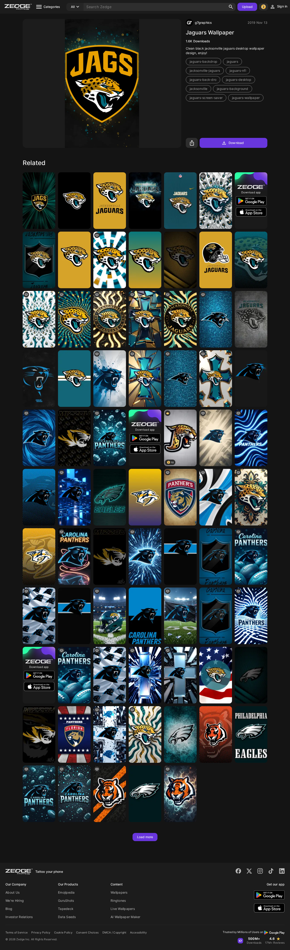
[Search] (231, 7)
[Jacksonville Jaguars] (145, 200)
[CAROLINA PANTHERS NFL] (74, 793)
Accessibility (138, 932)
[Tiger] (74, 200)
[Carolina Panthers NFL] (109, 438)
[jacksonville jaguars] (109, 200)
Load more (145, 837)
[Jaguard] (74, 378)
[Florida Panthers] (74, 734)
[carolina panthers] (251, 378)
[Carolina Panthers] (39, 378)
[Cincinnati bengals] (109, 793)
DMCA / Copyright (114, 932)
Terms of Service (16, 932)
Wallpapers (119, 892)
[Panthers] (180, 378)
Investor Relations (19, 917)
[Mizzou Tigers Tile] (74, 438)
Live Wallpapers (123, 909)
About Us (12, 892)
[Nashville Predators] (145, 497)
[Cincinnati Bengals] (215, 734)
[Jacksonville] (74, 319)
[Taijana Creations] (109, 260)
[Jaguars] (39, 200)
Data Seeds (67, 917)
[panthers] (215, 319)
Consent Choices (87, 932)
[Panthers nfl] (215, 438)
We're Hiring (14, 900)
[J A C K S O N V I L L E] (39, 319)
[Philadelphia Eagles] (180, 734)
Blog (8, 909)
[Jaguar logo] (215, 200)
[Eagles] (251, 675)
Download (236, 143)
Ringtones (118, 900)
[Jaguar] (251, 497)
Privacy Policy (41, 932)
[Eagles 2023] (109, 497)
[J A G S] (180, 319)
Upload (247, 7)
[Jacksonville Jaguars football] (109, 616)
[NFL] (109, 378)
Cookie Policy (63, 932)
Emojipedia (66, 892)
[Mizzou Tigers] (109, 556)
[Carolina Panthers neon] (74, 556)
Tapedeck (65, 909)
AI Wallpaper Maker (125, 917)
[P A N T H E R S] (145, 556)
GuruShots (66, 900)
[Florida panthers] (180, 497)
